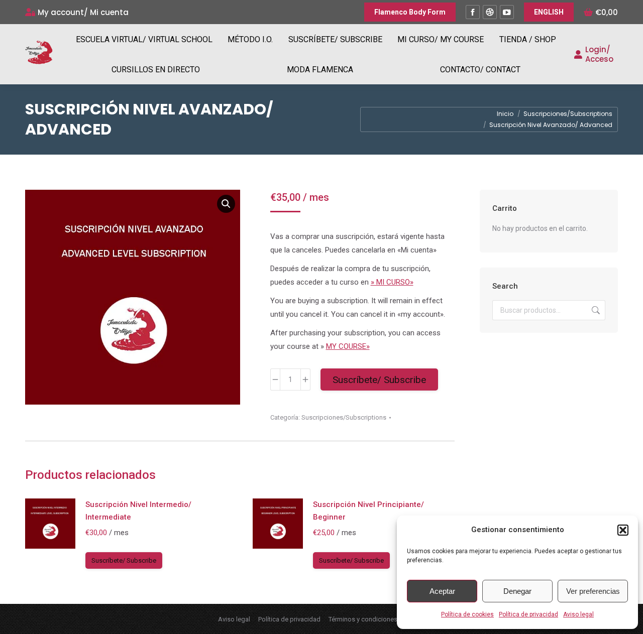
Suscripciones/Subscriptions (343, 417)
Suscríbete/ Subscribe (379, 380)
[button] (623, 530)
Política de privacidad (528, 614)
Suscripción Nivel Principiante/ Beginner (368, 511)
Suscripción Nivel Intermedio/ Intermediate (138, 511)
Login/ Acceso (599, 54)
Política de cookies (467, 614)
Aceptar (442, 591)
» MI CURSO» (392, 282)
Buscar (595, 310)
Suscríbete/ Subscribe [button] (123, 560)
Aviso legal (578, 614)
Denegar (517, 591)
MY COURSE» (348, 346)
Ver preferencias (593, 591)
